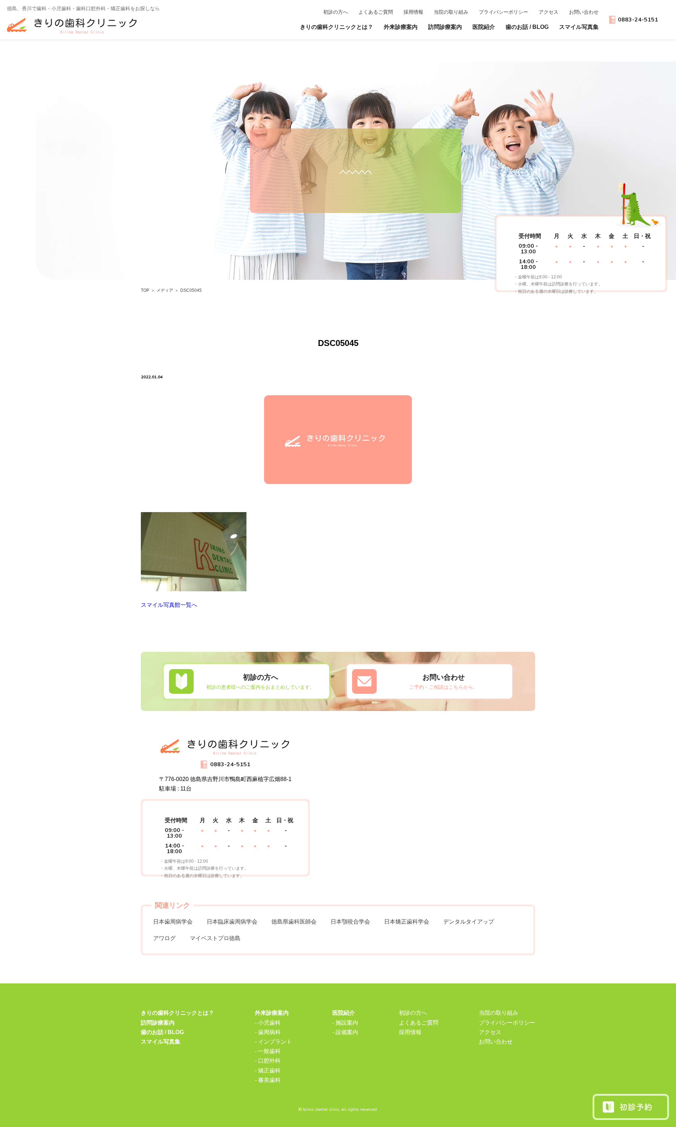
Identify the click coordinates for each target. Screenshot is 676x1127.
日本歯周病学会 (173, 922)
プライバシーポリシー (503, 12)
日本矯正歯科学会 (406, 922)
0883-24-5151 (638, 20)
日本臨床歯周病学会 (232, 922)
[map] (433, 807)
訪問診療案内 (445, 27)
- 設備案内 (345, 1032)
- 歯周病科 (268, 1032)
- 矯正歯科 (268, 1071)
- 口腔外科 (268, 1061)
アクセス (548, 12)
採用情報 (413, 12)
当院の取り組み (498, 1013)
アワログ (164, 938)
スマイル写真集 (579, 27)
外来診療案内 (272, 1013)
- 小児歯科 (268, 1023)
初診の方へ (335, 12)
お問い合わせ (584, 12)
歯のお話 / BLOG (527, 27)
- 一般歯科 (268, 1051)
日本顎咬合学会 (350, 922)
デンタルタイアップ (468, 922)
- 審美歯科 (268, 1080)
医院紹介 (343, 1013)
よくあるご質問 (375, 12)
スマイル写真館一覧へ (169, 605)
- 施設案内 (345, 1023)
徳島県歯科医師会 (294, 922)
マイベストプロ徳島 (215, 938)
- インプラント (273, 1042)
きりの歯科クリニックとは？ (336, 27)
